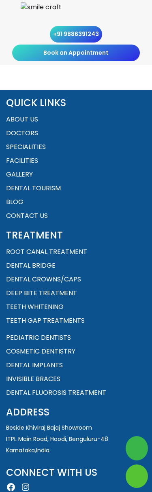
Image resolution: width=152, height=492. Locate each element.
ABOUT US (22, 119)
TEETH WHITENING (35, 306)
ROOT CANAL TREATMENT (46, 251)
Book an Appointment (76, 53)
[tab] (129, 14)
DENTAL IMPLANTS (34, 365)
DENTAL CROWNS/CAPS (43, 279)
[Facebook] (11, 487)
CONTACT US (27, 215)
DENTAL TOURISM (33, 188)
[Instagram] (25, 487)
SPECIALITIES (26, 146)
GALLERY (19, 174)
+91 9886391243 (76, 34)
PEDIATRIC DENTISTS (38, 337)
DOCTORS (22, 133)
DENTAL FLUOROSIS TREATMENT (56, 392)
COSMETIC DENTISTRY (40, 351)
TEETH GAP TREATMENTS (45, 320)
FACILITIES (22, 160)
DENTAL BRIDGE (31, 265)
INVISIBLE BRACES (33, 378)
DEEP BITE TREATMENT (41, 293)
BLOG (15, 202)
